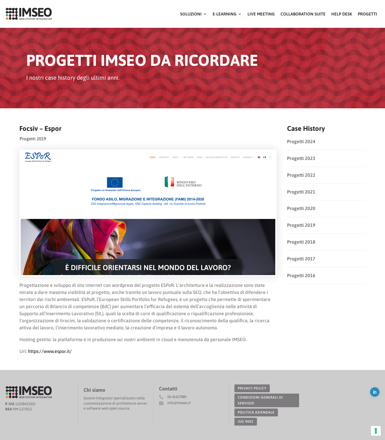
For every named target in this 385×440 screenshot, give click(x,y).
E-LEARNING (224, 14)
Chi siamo (94, 390)
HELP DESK (341, 14)
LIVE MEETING (261, 14)
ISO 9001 (246, 421)
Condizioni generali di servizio (260, 400)
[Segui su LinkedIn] (375, 392)
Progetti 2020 (301, 208)
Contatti (168, 388)
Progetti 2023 (301, 158)
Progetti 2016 (301, 275)
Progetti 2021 (301, 192)
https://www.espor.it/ (50, 351)
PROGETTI (367, 14)
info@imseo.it (179, 403)
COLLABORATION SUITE (303, 14)
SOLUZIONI (191, 14)
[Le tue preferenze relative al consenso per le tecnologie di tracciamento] (376, 431)
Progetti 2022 (301, 175)
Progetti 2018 (301, 242)
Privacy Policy (252, 388)
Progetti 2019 (33, 138)
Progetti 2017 (301, 258)
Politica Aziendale (256, 412)
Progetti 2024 (301, 141)
